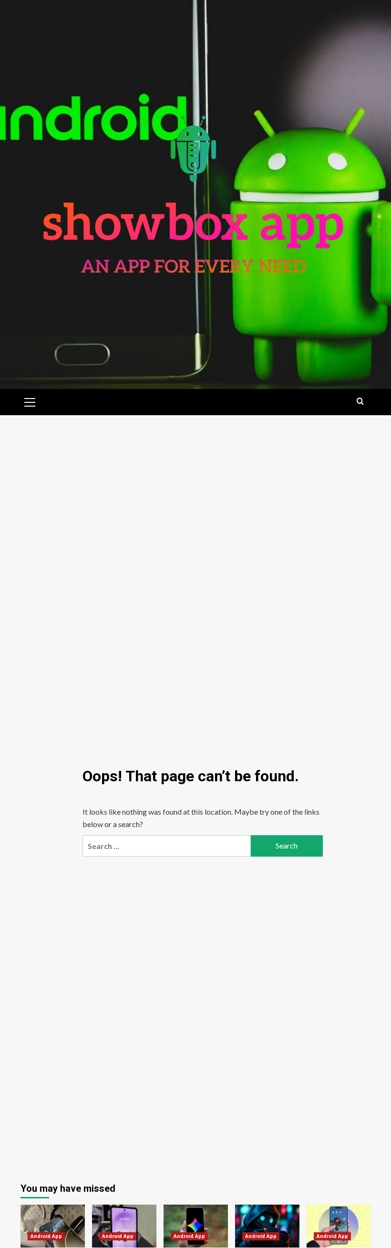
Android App (46, 1236)
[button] (30, 401)
